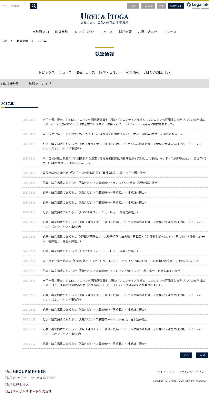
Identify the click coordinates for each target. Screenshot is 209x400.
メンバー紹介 (84, 31)
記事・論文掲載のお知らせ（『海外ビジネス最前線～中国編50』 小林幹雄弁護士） (95, 202)
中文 (161, 6)
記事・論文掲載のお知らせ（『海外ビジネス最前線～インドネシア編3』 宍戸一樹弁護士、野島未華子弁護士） (113, 271)
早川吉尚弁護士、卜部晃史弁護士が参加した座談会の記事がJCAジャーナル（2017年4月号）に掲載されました (113, 134)
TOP (4, 41)
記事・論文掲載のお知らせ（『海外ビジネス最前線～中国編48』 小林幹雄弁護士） (95, 343)
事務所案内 (40, 31)
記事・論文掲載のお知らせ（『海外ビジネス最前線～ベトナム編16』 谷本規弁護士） (96, 319)
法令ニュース (85, 72)
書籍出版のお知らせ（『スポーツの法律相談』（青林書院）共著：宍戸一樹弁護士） (95, 173)
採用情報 (125, 31)
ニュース (106, 31)
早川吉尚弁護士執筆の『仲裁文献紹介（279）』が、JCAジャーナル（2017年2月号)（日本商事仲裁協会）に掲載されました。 (122, 261)
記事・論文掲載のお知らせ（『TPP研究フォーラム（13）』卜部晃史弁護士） (91, 251)
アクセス (170, 31)
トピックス (46, 72)
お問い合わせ (148, 31)
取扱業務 (61, 31)
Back (186, 355)
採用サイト (176, 6)
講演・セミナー (110, 72)
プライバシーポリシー (192, 372)
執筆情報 (22, 41)
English (133, 6)
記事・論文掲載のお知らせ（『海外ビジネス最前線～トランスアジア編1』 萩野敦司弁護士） (101, 183)
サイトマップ (165, 372)
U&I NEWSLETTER (157, 72)
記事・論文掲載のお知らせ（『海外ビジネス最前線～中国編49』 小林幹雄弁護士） (95, 309)
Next (202, 355)
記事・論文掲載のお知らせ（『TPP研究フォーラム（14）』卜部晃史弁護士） (91, 212)
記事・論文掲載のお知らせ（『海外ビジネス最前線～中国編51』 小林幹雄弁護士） (95, 192)
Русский (148, 6)
